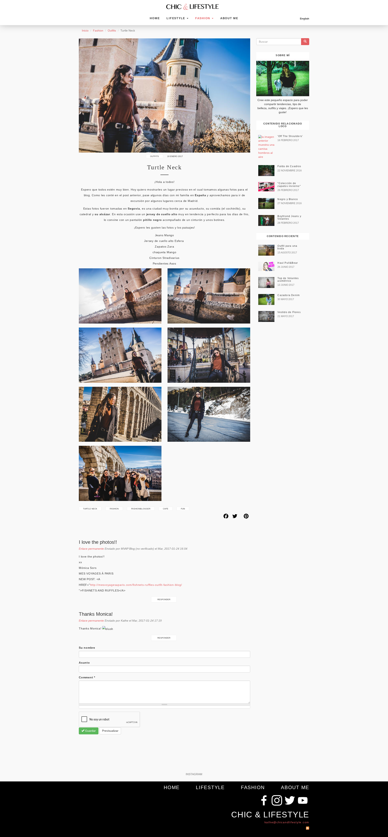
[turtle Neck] (164, 95)
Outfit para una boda (287, 247)
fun (183, 509)
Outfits (112, 30)
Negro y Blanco (287, 199)
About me (229, 18)
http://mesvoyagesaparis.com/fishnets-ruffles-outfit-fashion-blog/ (136, 584)
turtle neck (90, 509)
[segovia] (209, 355)
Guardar (90, 730)
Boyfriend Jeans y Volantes (289, 217)
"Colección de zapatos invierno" (288, 184)
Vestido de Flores (288, 312)
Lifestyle (176, 18)
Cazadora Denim (288, 295)
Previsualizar (110, 730)
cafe (165, 509)
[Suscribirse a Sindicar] (307, 827)
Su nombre (87, 647)
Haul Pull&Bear (287, 262)
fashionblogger (140, 509)
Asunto (84, 662)
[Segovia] (120, 296)
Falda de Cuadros (289, 166)
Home (155, 18)
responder (163, 599)
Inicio (85, 30)
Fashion (203, 18)
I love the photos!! (98, 542)
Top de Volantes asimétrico (288, 279)
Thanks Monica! (96, 614)
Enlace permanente (91, 548)
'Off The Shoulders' (290, 136)
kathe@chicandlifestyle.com (287, 822)
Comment (87, 677)
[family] (120, 473)
